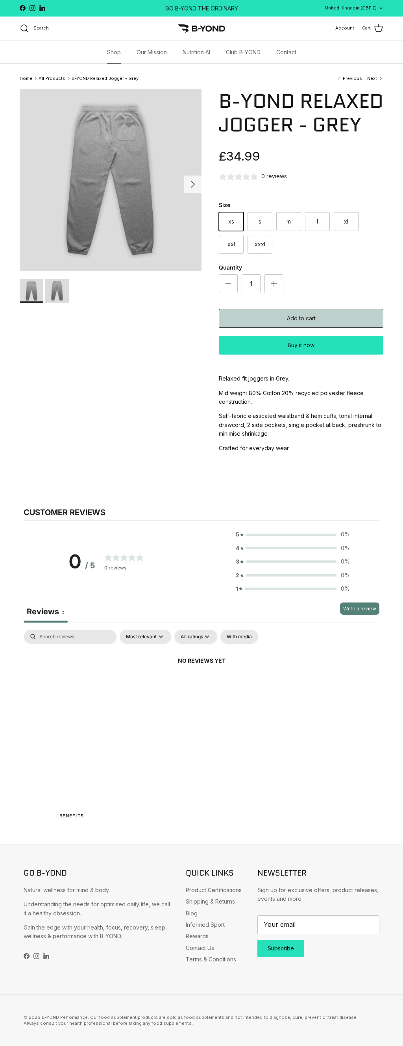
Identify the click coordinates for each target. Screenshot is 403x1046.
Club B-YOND (243, 52)
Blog (192, 913)
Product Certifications (214, 890)
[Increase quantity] (273, 283)
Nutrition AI (196, 52)
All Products (52, 78)
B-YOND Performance (65, 1017)
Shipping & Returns (210, 901)
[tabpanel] (201, 687)
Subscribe (281, 948)
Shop (114, 52)
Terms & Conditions (211, 959)
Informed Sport (205, 924)
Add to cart (301, 318)
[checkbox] (239, 637)
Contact (286, 52)
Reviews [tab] (46, 611)
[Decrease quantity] (228, 283)
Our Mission (152, 52)
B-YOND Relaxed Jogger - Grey (105, 78)
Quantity (230, 267)
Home (26, 78)
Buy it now (301, 345)
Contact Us (200, 947)
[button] (293, 534)
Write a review (359, 609)
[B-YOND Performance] (201, 28)
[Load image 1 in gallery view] (111, 180)
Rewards (197, 936)
